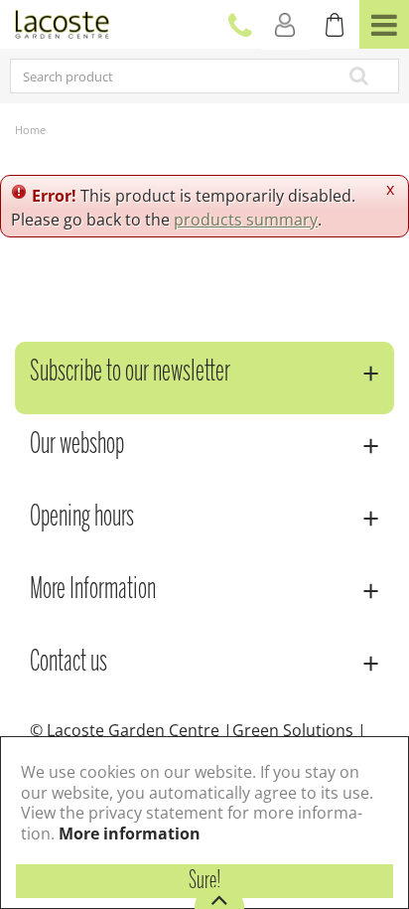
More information (130, 833)
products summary (246, 219)
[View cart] (334, 25)
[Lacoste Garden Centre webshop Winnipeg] (62, 22)
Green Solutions (292, 730)
